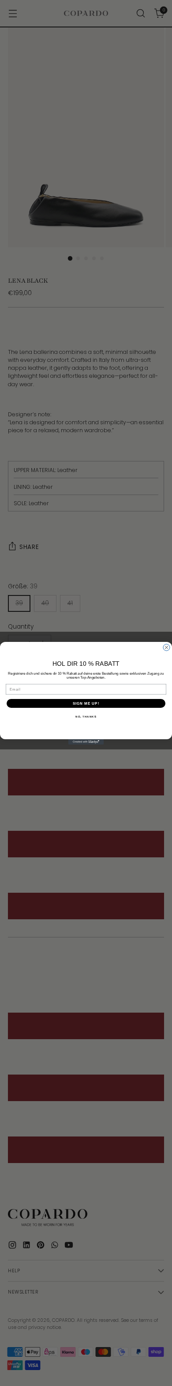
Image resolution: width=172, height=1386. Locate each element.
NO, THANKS (86, 716)
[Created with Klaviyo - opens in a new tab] (86, 742)
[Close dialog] (166, 647)
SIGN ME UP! (86, 703)
